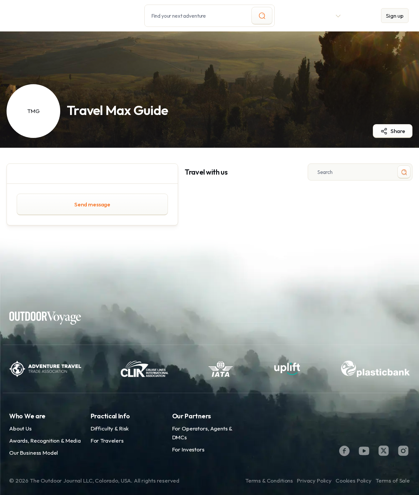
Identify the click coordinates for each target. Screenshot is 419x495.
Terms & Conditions (269, 480)
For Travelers (107, 440)
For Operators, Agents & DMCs (202, 433)
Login (361, 15)
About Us (20, 428)
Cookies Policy (354, 480)
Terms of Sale (392, 480)
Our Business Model (33, 452)
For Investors (188, 449)
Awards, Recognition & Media (45, 440)
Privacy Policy (314, 480)
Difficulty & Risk (110, 428)
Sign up (395, 15)
